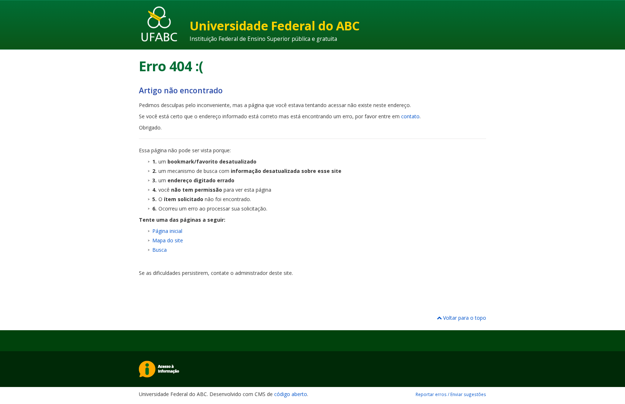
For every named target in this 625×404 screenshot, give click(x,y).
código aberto (290, 394)
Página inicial (167, 230)
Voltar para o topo (464, 317)
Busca (159, 249)
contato (410, 116)
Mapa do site (167, 240)
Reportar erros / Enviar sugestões (451, 394)
